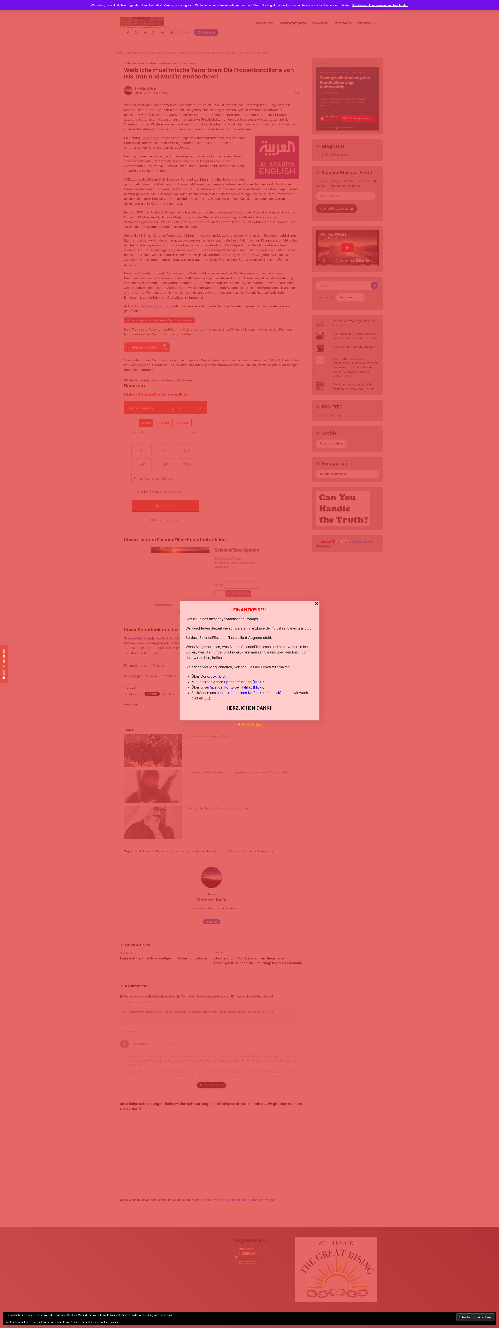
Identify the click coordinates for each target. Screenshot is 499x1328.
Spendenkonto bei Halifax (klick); (237, 687)
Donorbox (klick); (214, 676)
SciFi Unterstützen (3, 662)
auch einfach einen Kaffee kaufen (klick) (249, 693)
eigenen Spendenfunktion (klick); (237, 682)
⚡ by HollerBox (249, 725)
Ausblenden (400, 5)
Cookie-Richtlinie (109, 1322)
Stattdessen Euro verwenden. (372, 5)
